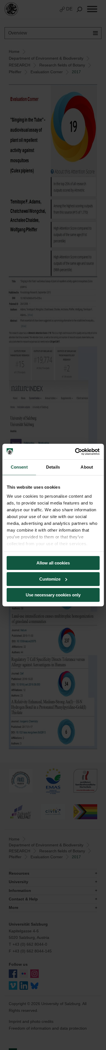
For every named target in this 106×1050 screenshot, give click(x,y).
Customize (49, 579)
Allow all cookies (53, 562)
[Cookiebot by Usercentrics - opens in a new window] (75, 451)
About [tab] (87, 467)
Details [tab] (53, 467)
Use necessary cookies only (53, 594)
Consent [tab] (19, 467)
